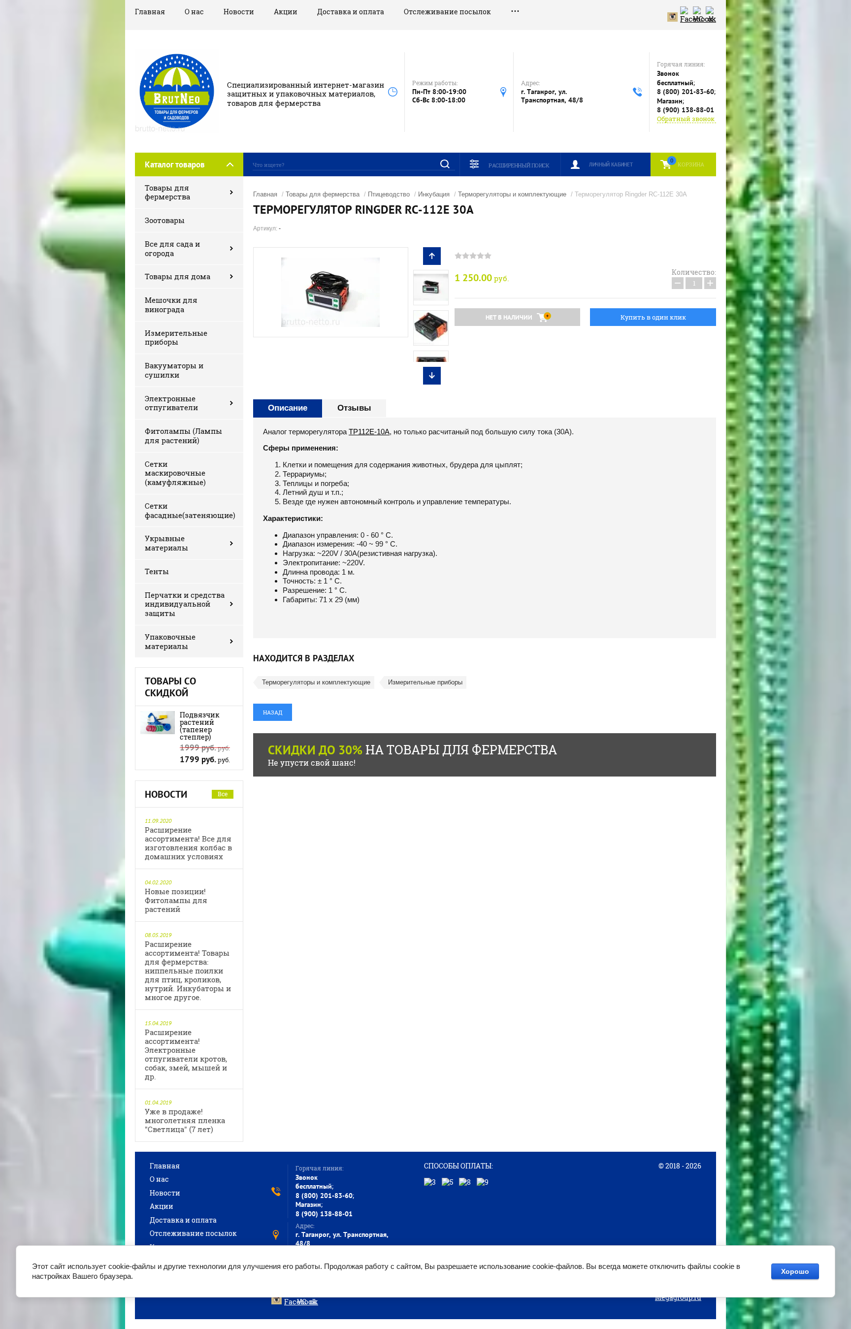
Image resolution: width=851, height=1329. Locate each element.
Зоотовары (165, 220)
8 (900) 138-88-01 (685, 109)
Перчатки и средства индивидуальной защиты (185, 604)
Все (223, 794)
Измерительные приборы (176, 337)
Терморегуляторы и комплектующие (512, 194)
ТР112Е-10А (369, 431)
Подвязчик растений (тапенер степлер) (200, 726)
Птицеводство (389, 194)
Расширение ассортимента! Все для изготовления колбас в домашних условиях (188, 843)
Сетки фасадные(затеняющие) (190, 510)
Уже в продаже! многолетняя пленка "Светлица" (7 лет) (185, 1120)
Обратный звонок (686, 119)
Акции (285, 11)
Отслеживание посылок (447, 11)
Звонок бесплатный (675, 78)
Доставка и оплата (350, 11)
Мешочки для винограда (171, 304)
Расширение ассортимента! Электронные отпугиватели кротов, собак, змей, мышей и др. (186, 1054)
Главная (150, 11)
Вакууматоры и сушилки (174, 370)
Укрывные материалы (166, 542)
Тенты (157, 571)
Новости (239, 11)
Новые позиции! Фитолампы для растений (176, 900)
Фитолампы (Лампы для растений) (183, 435)
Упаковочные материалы (170, 641)
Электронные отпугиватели (171, 403)
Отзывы (354, 408)
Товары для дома (177, 276)
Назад (272, 712)
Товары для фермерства (167, 192)
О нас (194, 11)
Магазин (670, 101)
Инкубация (434, 194)
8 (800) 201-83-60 (685, 91)
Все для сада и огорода (172, 248)
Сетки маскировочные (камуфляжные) (175, 473)
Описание (287, 408)
